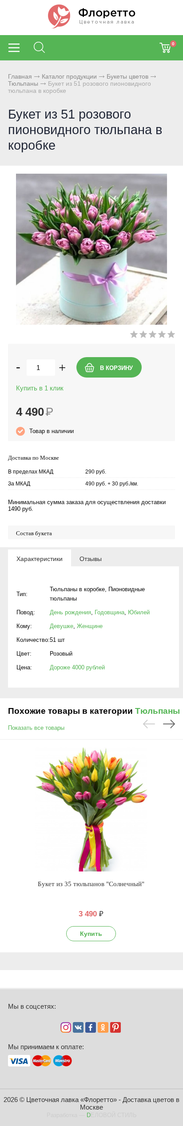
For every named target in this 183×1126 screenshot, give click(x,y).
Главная (20, 76)
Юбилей (139, 612)
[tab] (39, 558)
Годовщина (109, 612)
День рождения (70, 612)
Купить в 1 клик (40, 388)
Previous (149, 724)
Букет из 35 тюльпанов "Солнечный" (91, 883)
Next (169, 724)
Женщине (90, 626)
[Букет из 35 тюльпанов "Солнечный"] (91, 809)
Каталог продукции (69, 76)
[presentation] (39, 558)
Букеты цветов (127, 76)
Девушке (61, 626)
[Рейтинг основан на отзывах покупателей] (152, 336)
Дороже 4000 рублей (77, 667)
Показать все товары (36, 727)
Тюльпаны (23, 83)
